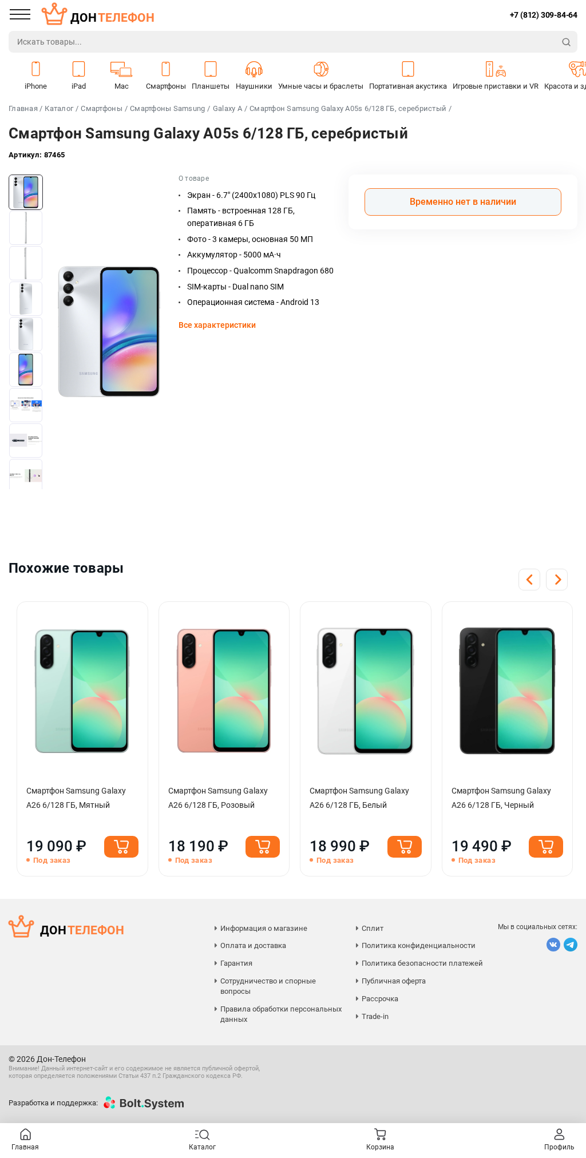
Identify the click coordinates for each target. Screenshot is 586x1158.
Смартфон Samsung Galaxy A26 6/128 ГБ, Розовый (218, 798)
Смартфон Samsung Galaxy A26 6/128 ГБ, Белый (359, 798)
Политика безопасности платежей (422, 963)
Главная (25, 1147)
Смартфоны (101, 108)
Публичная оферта (394, 981)
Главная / (25, 108)
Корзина (380, 1147)
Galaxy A (227, 108)
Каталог (59, 108)
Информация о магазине (263, 928)
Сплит (372, 928)
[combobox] (282, 42)
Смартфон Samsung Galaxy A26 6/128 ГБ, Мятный (76, 798)
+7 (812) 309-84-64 (543, 14)
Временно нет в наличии (463, 201)
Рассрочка (380, 998)
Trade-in (375, 1016)
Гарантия (236, 963)
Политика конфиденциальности (419, 945)
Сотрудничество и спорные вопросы (268, 986)
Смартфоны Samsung (167, 108)
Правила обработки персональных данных (281, 1014)
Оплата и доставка (253, 945)
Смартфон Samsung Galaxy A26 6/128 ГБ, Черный (501, 798)
